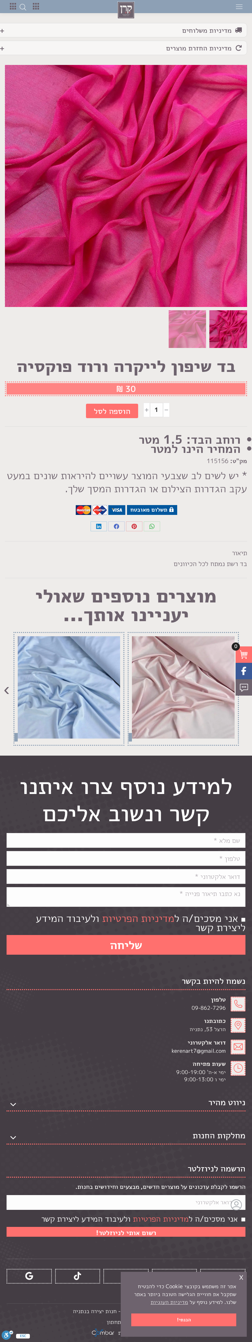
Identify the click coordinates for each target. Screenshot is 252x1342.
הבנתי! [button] (184, 1319)
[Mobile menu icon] (239, 7)
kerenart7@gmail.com (199, 1050)
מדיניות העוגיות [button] (169, 1302)
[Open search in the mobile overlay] (23, 6)
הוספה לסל (112, 411)
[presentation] (6, 689)
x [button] (241, 1276)
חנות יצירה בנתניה (94, 1311)
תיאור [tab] (239, 552)
